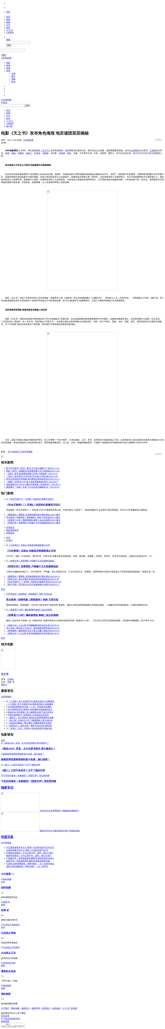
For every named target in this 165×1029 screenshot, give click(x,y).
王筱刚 (153, 150)
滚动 (13, 82)
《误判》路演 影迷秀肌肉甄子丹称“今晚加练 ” (32, 474)
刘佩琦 (21, 153)
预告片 (4, 685)
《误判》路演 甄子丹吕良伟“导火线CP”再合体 (32, 476)
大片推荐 (7, 874)
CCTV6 (9, 30)
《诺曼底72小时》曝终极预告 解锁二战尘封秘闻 (33, 520)
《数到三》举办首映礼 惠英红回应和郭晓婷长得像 (31, 718)
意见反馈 (5, 1016)
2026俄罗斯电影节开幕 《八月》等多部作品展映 (30, 707)
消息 (8, 12)
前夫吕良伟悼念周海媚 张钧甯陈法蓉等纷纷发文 (33, 479)
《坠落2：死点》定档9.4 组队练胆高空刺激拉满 (30, 728)
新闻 (8, 19)
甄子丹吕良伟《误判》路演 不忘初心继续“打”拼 (32, 468)
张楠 (13, 153)
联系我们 (46, 1008)
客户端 (9, 126)
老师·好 (5, 910)
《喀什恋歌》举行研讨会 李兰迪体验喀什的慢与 (33, 584)
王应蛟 (134, 150)
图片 (13, 76)
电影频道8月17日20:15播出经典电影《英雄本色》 (33, 484)
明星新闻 (10, 533)
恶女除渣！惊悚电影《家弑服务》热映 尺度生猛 (33, 517)
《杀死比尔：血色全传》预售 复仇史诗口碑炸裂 (30, 726)
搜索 (8, 40)
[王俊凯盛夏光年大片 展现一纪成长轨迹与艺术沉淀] (30, 847)
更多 (8, 71)
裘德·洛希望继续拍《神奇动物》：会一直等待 (27, 866)
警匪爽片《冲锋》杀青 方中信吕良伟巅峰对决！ (33, 487)
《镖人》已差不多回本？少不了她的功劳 (23, 770)
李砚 (7, 153)
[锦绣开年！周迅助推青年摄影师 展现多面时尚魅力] (30, 858)
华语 (8, 538)
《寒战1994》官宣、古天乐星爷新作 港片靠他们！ (28, 748)
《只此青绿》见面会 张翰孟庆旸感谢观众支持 (31, 550)
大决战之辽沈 (8, 952)
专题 (13, 74)
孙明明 (62, 153)
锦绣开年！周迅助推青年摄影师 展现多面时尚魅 (28, 861)
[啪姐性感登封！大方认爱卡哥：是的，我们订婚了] (30, 853)
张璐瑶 (45, 153)
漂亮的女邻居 (8, 971)
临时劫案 (6, 887)
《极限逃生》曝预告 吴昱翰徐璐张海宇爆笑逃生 (33, 515)
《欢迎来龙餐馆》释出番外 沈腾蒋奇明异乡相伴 (30, 723)
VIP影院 (10, 33)
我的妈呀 (6, 993)
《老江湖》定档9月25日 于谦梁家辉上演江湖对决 (30, 720)
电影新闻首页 (12, 530)
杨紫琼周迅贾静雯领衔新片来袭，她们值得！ (25, 759)
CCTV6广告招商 (69, 1008)
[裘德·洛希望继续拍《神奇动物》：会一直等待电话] (30, 864)
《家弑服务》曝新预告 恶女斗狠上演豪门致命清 (33, 631)
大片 (8, 25)
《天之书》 (45, 150)
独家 (8, 68)
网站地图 (15, 1008)
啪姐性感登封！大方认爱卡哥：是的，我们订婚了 (29, 855)
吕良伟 (37, 153)
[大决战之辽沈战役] (10, 947)
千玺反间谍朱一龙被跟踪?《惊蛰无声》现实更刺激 (28, 781)
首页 (8, 17)
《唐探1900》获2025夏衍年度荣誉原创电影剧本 (32, 579)
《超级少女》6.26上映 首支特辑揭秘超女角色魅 (32, 633)
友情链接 (56, 1008)
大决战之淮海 (8, 933)
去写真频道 (6, 843)
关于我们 (5, 1008)
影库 (8, 27)
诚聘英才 (25, 1008)
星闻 (8, 65)
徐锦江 (29, 153)
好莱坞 (9, 540)
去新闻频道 (6, 697)
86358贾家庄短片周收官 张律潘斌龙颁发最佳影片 (30, 709)
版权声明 (36, 1008)
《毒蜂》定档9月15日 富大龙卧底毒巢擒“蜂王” (32, 482)
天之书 (11, 452)
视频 (8, 22)
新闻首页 (10, 527)
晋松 (69, 153)
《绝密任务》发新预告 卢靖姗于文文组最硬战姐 (33, 523)
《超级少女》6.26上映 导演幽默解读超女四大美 (32, 625)
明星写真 (7, 837)
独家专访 (7, 787)
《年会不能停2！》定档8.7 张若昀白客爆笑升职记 (33, 504)
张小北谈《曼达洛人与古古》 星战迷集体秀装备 (33, 628)
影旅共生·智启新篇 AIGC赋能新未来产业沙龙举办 (30, 712)
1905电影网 (6, 58)
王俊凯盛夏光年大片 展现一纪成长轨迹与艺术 (27, 850)
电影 (8, 63)
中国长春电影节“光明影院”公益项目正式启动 (28, 715)
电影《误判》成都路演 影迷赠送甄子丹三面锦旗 (33, 471)
